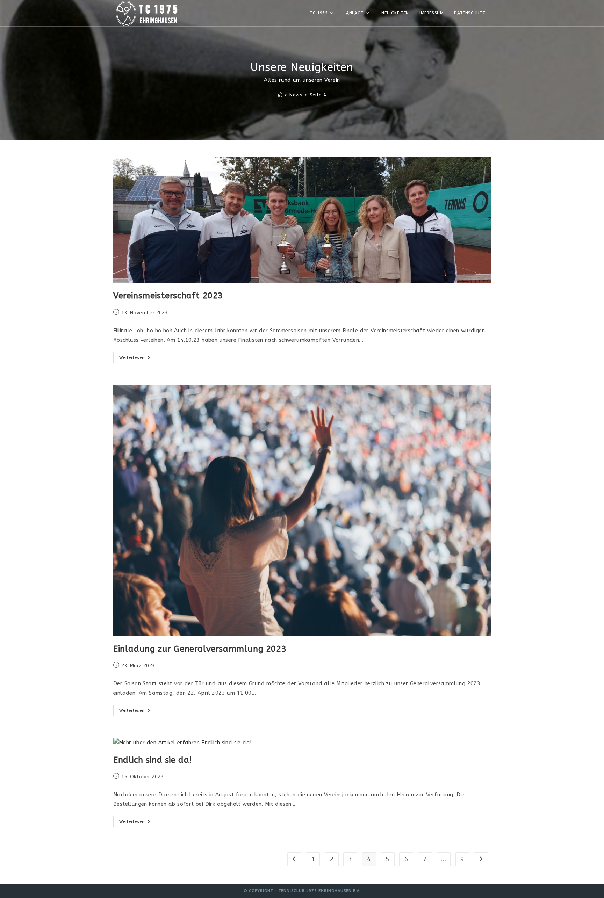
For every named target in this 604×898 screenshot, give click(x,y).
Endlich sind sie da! (152, 760)
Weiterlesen (137, 359)
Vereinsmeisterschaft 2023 (168, 295)
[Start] (280, 94)
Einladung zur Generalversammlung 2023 (199, 649)
